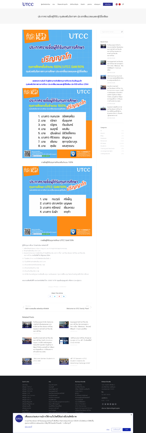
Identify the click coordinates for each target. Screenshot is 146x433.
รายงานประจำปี (79, 400)
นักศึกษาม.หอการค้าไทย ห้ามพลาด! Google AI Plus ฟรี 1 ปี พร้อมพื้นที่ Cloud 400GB (80, 340)
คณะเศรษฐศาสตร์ (53, 389)
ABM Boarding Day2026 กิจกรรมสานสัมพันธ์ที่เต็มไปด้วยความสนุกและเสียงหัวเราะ (115, 78)
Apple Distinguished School (83, 408)
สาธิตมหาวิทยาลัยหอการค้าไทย (83, 410)
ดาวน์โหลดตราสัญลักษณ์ (81, 395)
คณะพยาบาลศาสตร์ (54, 408)
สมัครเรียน (25, 385)
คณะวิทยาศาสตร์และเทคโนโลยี (56, 393)
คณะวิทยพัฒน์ (52, 410)
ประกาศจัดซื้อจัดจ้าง (80, 402)
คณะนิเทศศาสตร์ (53, 395)
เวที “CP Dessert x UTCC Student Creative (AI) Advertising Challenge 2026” (80, 360)
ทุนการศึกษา (25, 410)
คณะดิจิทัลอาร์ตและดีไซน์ (55, 406)
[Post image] (27, 324)
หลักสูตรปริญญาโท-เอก (28, 404)
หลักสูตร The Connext (28, 395)
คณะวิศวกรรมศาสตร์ (54, 398)
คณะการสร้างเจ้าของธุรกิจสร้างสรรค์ (58, 412)
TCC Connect (79, 412)
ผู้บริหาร (77, 393)
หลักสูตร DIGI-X (26, 400)
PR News (56, 287)
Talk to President (80, 404)
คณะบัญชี (51, 387)
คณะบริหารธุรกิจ (53, 385)
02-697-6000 (106, 395)
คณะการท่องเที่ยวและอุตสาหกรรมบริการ (59, 402)
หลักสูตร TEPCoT (27, 387)
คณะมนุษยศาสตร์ (53, 391)
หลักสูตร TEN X (26, 398)
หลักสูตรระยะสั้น (26, 406)
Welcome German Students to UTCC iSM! (44, 359)
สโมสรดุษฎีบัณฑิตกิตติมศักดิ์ (82, 398)
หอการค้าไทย (78, 385)
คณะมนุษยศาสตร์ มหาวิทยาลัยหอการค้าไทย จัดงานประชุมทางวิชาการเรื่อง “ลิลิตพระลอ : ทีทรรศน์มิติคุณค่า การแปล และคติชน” (80, 325)
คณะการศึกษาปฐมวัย (54, 404)
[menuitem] (45, 4)
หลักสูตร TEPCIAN (27, 391)
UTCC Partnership (80, 406)
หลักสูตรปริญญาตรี (27, 402)
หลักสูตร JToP (26, 393)
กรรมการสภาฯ (79, 391)
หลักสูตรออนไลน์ (26, 408)
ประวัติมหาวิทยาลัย (80, 387)
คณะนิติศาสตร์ (52, 400)
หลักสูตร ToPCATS (27, 389)
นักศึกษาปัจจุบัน (26, 412)
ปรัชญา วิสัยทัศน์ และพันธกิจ (82, 389)
